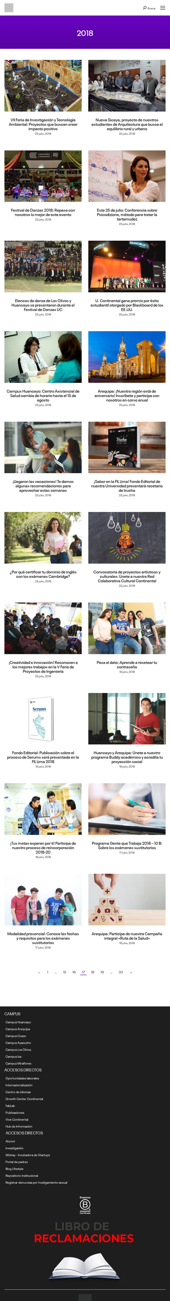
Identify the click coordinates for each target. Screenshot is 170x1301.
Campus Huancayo (18, 1022)
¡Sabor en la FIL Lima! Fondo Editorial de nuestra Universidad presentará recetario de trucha (127, 485)
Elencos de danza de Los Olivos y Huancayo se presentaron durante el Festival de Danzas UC (43, 304)
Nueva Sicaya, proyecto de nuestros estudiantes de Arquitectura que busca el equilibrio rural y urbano (127, 123)
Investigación (14, 1148)
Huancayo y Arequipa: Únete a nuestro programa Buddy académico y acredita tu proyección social (127, 756)
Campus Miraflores (18, 1063)
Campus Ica (13, 1056)
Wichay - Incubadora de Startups (28, 1154)
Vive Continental (17, 1119)
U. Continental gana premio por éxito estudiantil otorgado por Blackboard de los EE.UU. (127, 304)
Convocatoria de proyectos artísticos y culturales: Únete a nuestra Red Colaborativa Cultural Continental (126, 576)
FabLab (10, 1105)
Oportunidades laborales (22, 1078)
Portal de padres (17, 1161)
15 (64, 971)
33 (121, 971)
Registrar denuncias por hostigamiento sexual (36, 1182)
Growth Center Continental (24, 1098)
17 (83, 971)
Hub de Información (19, 1126)
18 (92, 971)
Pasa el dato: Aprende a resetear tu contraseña (127, 664)
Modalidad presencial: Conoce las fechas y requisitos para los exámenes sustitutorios (43, 937)
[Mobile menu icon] (163, 8)
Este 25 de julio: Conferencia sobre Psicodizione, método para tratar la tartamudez (127, 214)
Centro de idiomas (18, 1091)
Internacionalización (19, 1085)
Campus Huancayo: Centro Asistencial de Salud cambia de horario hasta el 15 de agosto (43, 395)
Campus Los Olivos (18, 1049)
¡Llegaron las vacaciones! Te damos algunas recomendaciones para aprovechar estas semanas (43, 485)
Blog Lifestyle (14, 1168)
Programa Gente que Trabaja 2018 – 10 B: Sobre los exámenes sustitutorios (127, 845)
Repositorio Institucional (22, 1175)
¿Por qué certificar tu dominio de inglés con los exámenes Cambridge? (43, 574)
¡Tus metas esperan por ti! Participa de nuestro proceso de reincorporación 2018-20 (43, 847)
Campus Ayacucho (18, 1042)
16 (74, 971)
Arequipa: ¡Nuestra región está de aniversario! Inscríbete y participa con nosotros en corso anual (127, 395)
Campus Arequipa (18, 1028)
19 (102, 971)
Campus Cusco (16, 1035)
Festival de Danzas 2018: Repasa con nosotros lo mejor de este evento (43, 212)
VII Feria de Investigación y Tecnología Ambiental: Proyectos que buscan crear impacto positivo (43, 123)
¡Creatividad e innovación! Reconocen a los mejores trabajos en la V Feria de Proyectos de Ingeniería (43, 666)
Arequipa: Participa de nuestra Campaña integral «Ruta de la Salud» (127, 935)
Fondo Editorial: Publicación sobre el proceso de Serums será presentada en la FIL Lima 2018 (43, 756)
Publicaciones (15, 1112)
